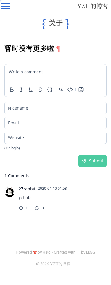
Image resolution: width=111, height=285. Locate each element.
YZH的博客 (92, 5)
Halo (47, 252)
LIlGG (90, 252)
